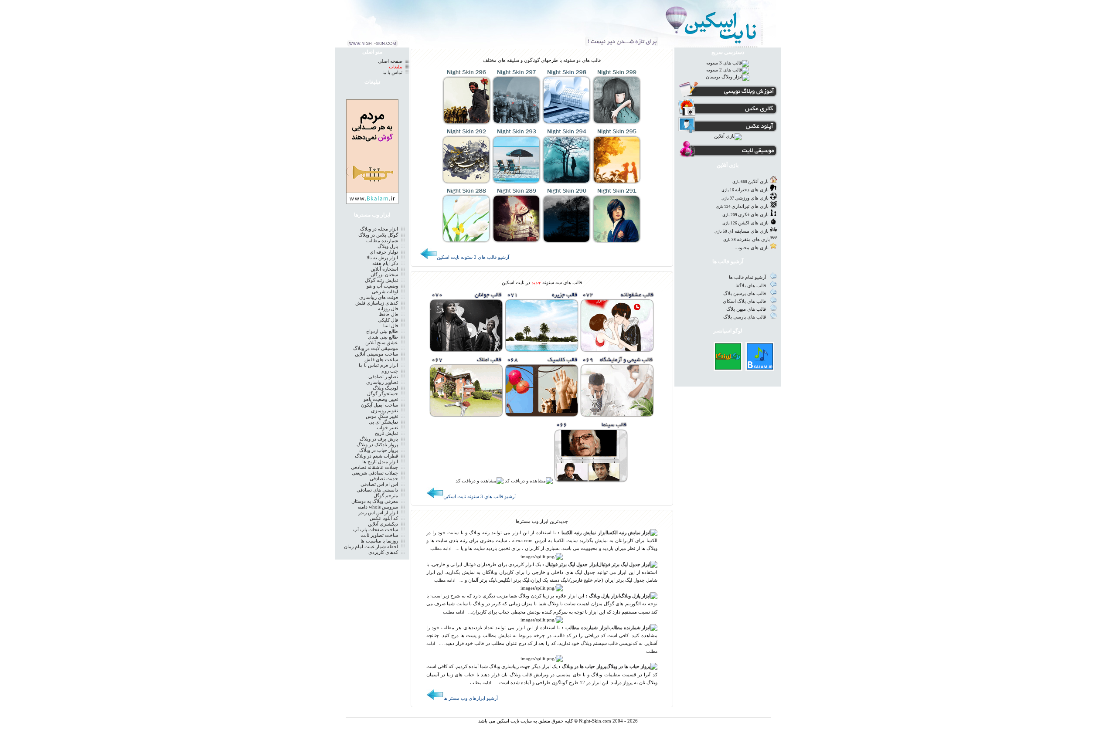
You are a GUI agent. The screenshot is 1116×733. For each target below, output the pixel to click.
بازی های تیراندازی (750, 206)
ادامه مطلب (441, 548)
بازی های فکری (753, 214)
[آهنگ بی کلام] (760, 368)
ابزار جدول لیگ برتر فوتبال (571, 564)
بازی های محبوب (752, 247)
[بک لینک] (728, 368)
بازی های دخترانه (752, 189)
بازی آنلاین (758, 181)
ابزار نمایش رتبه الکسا (584, 532)
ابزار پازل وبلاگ (604, 596)
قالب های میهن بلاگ (746, 309)
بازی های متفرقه (753, 239)
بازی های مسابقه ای (748, 231)
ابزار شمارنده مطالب (587, 627)
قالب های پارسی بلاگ (745, 317)
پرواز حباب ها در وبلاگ (584, 666)
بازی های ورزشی (752, 198)
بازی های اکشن (753, 223)
